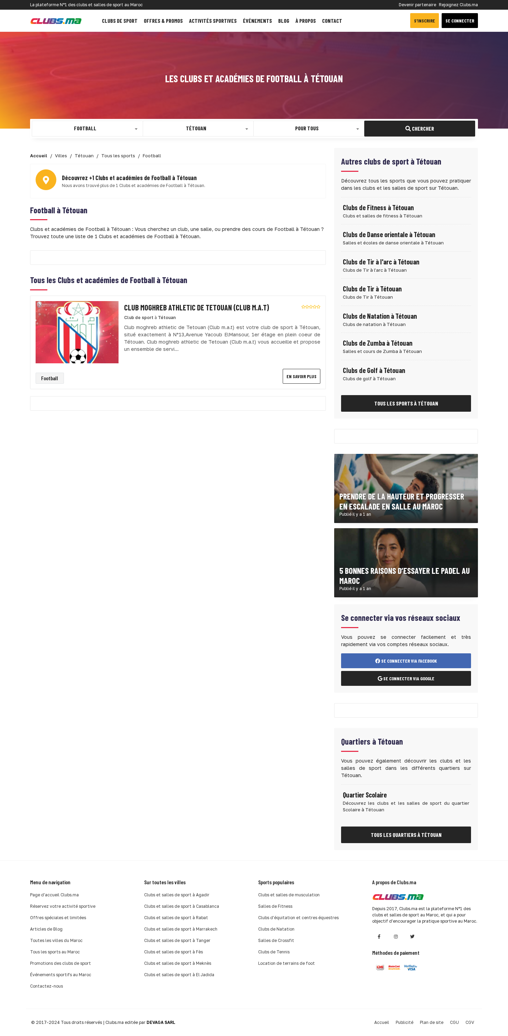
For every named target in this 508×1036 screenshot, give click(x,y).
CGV (469, 1022)
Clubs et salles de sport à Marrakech (180, 929)
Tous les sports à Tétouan (406, 403)
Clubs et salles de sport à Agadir (176, 894)
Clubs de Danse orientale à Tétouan (389, 234)
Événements (257, 20)
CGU (454, 1022)
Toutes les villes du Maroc (56, 940)
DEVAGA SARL (161, 1022)
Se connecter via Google (408, 678)
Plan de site (431, 1022)
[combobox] (87, 129)
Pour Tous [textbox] (307, 128)
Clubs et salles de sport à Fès (173, 951)
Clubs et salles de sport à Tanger (177, 940)
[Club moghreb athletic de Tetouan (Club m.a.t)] (77, 332)
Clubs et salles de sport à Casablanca (181, 906)
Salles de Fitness (275, 906)
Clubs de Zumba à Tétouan (377, 343)
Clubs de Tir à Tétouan (372, 288)
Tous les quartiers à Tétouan (406, 834)
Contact (332, 20)
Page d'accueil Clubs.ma (54, 894)
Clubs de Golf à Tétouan (374, 370)
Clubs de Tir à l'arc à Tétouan (381, 262)
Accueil (381, 1022)
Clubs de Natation (276, 929)
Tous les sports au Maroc (55, 951)
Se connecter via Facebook (408, 661)
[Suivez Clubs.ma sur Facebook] (379, 936)
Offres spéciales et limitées (58, 917)
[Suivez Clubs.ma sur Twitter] (412, 936)
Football (49, 378)
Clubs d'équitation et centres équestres (298, 917)
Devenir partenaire (417, 4)
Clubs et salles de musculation (289, 894)
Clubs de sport (120, 20)
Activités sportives (213, 20)
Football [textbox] (85, 128)
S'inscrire (424, 21)
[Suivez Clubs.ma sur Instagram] (396, 936)
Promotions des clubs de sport (60, 963)
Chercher (422, 128)
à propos (305, 20)
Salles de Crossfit (276, 940)
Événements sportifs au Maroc (60, 974)
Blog (283, 20)
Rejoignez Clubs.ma (458, 4)
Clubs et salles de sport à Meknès (177, 963)
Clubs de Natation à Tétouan (380, 316)
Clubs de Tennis (274, 951)
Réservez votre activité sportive (62, 906)
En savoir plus (301, 376)
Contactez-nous (46, 986)
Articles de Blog (46, 929)
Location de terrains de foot (286, 963)
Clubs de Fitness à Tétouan (378, 207)
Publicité (404, 1022)
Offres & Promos (163, 20)
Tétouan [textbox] (196, 128)
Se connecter (459, 21)
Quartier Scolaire (365, 795)
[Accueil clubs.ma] (56, 20)
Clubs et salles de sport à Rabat (176, 917)
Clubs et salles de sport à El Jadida (179, 974)
